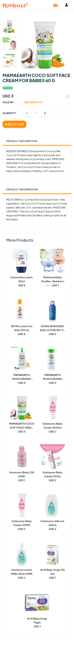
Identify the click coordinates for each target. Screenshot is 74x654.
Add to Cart (14, 124)
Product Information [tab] (22, 189)
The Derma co (33, 102)
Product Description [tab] (21, 141)
